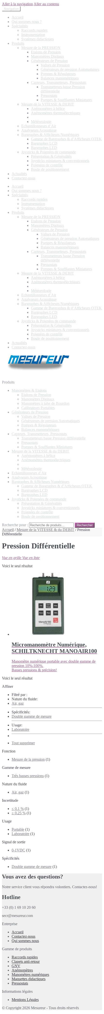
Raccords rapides (34, 30)
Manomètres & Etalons (29, 390)
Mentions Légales (25, 1000)
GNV (16, 966)
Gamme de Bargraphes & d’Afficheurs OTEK (66, 139)
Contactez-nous (23, 178)
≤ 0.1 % (18, 809)
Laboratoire (20, 729)
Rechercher (85, 525)
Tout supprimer (23, 743)
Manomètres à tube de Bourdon (45, 403)
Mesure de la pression (28, 759)
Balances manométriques (60, 78)
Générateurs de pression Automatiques (70, 69)
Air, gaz (18, 703)
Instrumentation (33, 35)
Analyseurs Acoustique (39, 130)
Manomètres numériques (30, 974)
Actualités (19, 174)
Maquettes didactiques (28, 979)
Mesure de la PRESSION (40, 48)
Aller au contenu (46, 4)
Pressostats (49, 95)
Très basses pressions (28, 776)
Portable (18, 829)
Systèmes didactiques (37, 39)
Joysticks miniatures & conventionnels (60, 161)
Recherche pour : (15, 525)
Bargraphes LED (44, 148)
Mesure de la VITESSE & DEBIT (47, 104)
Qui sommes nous (25, 941)
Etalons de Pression (46, 52)
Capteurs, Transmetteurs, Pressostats (58, 82)
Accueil (17, 17)
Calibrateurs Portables (38, 408)
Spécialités (20, 26)
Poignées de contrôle (47, 165)
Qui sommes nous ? (27, 22)
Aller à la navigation (17, 4)
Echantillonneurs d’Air (38, 126)
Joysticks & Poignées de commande (48, 152)
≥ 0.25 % (19, 813)
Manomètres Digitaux (47, 56)
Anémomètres (22, 970)
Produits (18, 43)
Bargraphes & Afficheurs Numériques (50, 135)
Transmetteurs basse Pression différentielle (53, 438)
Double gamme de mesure (32, 716)
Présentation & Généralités (51, 156)
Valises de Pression (55, 65)
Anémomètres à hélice (48, 108)
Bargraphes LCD (44, 143)
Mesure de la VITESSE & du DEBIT (40, 451)
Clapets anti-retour (26, 961)
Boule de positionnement (50, 169)
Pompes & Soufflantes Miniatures (66, 100)
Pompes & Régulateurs (58, 74)
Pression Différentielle (48, 117)
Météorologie (41, 122)
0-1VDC (18, 850)
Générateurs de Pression (49, 61)
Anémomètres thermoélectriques (55, 113)
